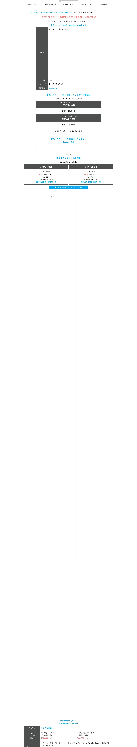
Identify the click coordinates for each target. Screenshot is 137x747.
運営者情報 (104, 4)
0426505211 (53, 88)
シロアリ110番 (47, 728)
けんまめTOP (35, 12)
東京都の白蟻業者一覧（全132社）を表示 (68, 187)
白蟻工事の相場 (32, 4)
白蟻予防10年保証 (68, 4)
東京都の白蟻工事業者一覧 (63, 12)
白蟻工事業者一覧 (50, 4)
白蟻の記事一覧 (86, 4)
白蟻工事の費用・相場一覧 (47, 12)
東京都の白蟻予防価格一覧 (46, 182)
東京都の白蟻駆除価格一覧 (91, 182)
